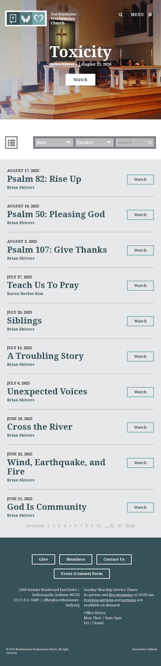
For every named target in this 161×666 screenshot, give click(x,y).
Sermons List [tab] (11, 142)
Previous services (98, 600)
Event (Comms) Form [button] (82, 573)
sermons (129, 600)
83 (120, 525)
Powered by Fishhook (144, 649)
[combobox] (54, 142)
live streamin (120, 595)
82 (112, 525)
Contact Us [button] (114, 559)
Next (130, 525)
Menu (137, 14)
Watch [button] (80, 79)
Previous (35, 525)
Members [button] (75, 559)
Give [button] (43, 559)
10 (98, 525)
